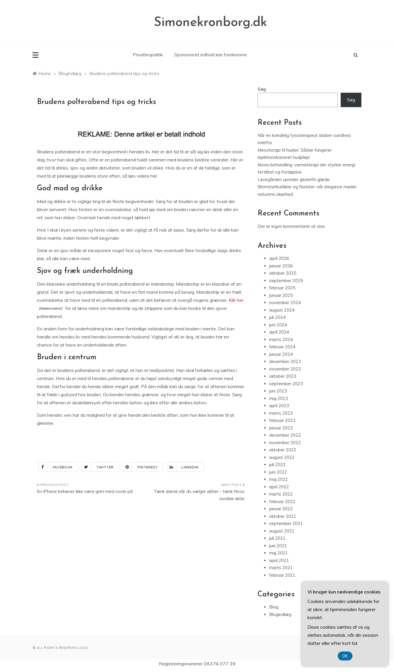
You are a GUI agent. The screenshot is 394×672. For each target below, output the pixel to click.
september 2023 (286, 383)
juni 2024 (278, 324)
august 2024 (281, 310)
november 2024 (285, 302)
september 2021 (286, 523)
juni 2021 (278, 545)
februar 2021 (282, 575)
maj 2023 (278, 398)
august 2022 (281, 457)
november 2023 (285, 369)
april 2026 (279, 258)
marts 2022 (281, 494)
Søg (262, 89)
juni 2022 (278, 472)
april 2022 (279, 486)
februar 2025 (282, 288)
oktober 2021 (282, 516)
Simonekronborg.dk (210, 22)
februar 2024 (282, 346)
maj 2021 (278, 553)
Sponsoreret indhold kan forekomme (210, 54)
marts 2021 (281, 567)
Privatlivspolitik (148, 54)
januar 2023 (281, 428)
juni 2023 (278, 391)
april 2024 (279, 332)
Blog (273, 607)
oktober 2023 (282, 376)
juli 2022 (277, 464)
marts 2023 (281, 413)
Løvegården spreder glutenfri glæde (294, 179)
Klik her (236, 300)
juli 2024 (277, 317)
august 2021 (281, 531)
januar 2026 (281, 266)
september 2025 (286, 280)
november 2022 (285, 442)
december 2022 (285, 435)
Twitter (105, 467)
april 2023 (279, 405)
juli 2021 (277, 538)
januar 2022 (281, 508)
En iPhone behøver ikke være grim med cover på (85, 491)
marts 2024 (281, 339)
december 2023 (285, 361)
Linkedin (189, 467)
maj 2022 (278, 479)
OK (345, 656)
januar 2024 (281, 354)
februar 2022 (282, 501)
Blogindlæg (280, 614)
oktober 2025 (282, 273)
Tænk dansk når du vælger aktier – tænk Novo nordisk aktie (199, 495)
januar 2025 (281, 295)
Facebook (63, 467)
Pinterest (148, 467)
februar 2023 (282, 420)
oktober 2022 (282, 450)
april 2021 (279, 560)
